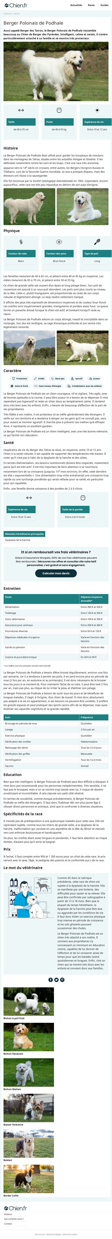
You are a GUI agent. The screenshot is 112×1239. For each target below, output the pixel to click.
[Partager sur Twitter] (56, 981)
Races (91, 5)
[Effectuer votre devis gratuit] (56, 581)
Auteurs (8, 1214)
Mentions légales (53, 1234)
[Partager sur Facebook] (51, 981)
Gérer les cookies (70, 1234)
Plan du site (40, 1234)
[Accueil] (16, 5)
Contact (8, 1223)
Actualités (76, 5)
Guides (104, 5)
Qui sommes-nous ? (14, 1218)
